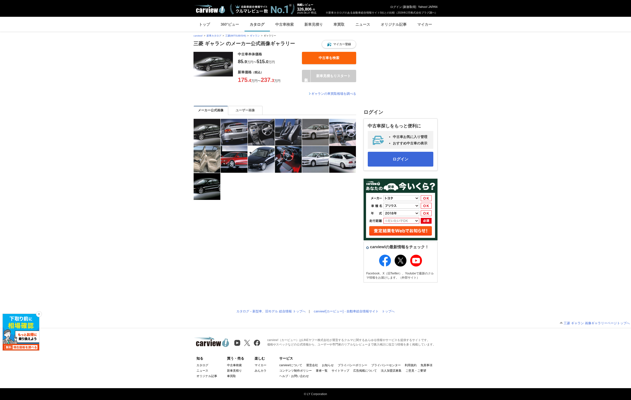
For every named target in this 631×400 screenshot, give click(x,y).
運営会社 (312, 365)
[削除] (39, 314)
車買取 (339, 24)
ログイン (396, 7)
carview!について (290, 365)
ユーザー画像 (245, 110)
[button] (339, 44)
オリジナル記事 (394, 24)
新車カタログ (214, 35)
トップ (204, 24)
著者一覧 (322, 370)
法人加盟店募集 (391, 370)
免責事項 (426, 365)
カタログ (257, 24)
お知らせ (328, 365)
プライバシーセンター (386, 365)
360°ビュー (230, 24)
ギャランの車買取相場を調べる (333, 93)
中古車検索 (284, 24)
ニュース (362, 24)
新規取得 (409, 7)
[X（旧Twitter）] (247, 343)
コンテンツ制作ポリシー (295, 370)
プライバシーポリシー (352, 365)
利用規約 (411, 365)
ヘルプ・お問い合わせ (294, 376)
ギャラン (255, 35)
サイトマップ (340, 370)
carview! (198, 35)
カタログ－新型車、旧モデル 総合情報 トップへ (271, 311)
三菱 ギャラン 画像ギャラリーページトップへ (597, 323)
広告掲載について (365, 370)
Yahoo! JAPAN (428, 7)
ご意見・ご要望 (415, 370)
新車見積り (313, 24)
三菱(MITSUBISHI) (235, 35)
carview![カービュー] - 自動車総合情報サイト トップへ (354, 311)
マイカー (424, 24)
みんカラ (260, 370)
